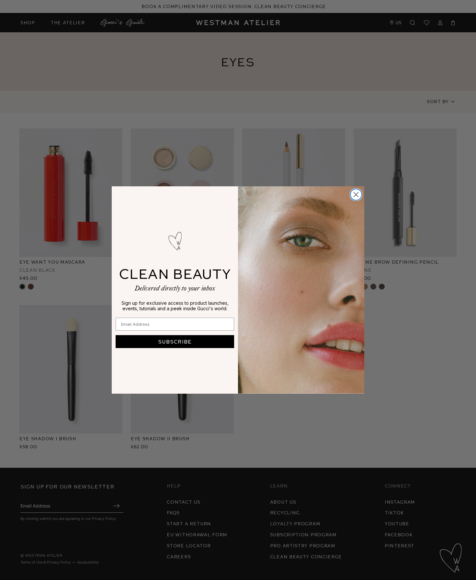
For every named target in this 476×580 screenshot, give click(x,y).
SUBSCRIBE (175, 341)
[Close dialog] (356, 194)
